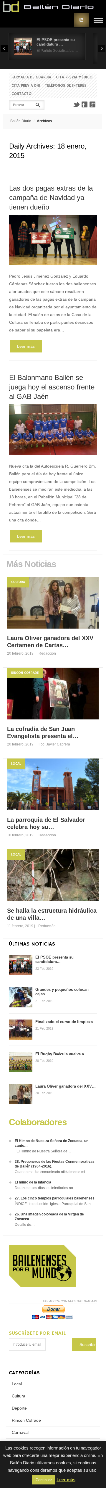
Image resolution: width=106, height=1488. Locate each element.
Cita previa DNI (25, 85)
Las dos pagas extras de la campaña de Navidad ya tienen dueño (51, 197)
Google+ (93, 104)
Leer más (26, 346)
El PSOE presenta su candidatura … (56, 42)
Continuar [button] (44, 1480)
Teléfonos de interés (66, 85)
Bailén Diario (20, 121)
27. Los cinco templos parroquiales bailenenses (55, 1198)
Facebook (84, 104)
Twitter (76, 104)
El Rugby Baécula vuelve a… (61, 1054)
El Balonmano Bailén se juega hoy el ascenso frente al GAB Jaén (52, 386)
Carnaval (20, 1432)
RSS (81, 20)
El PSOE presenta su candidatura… (54, 959)
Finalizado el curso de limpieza (64, 1022)
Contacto (21, 93)
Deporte (19, 1408)
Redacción (47, 653)
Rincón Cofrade (25, 673)
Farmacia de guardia (31, 77)
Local (16, 763)
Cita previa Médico (74, 77)
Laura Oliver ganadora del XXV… (65, 1086)
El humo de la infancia (33, 1182)
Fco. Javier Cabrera (54, 744)
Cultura (18, 582)
